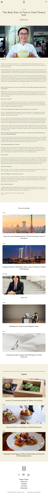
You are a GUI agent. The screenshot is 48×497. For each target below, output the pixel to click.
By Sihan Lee (7, 465)
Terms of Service (37, 492)
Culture (3, 212)
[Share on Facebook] (31, 465)
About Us (24, 481)
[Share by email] (44, 465)
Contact (24, 486)
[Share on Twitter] (34, 465)
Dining (24, 9)
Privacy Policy (30, 492)
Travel (3, 331)
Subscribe (24, 488)
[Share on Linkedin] (42, 465)
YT (28, 475)
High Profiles (4, 273)
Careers (24, 483)
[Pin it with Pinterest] (39, 465)
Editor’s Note (24, 479)
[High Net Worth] (24, 2)
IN (23, 475)
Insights (3, 243)
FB (19, 475)
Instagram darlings (14, 87)
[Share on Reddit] (36, 465)
